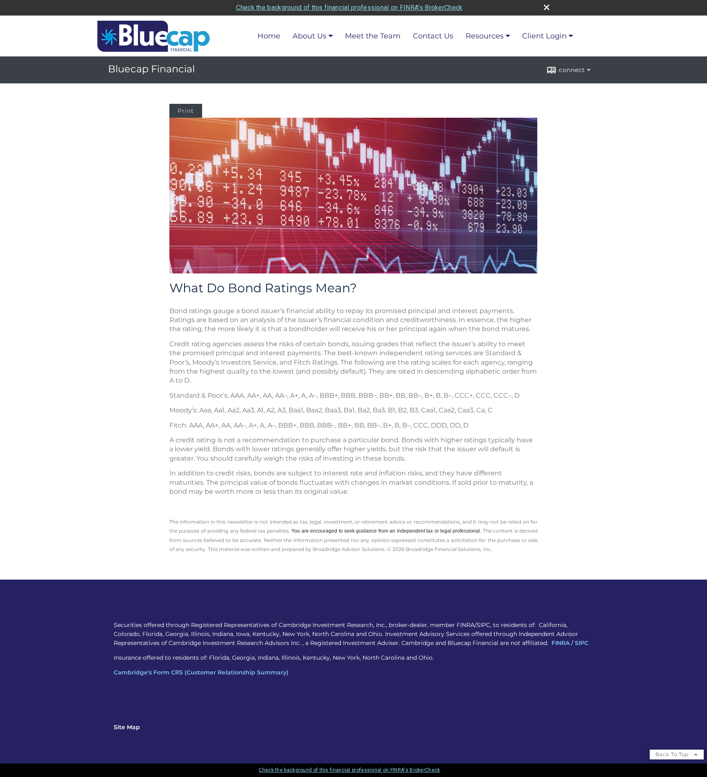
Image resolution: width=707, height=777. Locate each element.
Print (186, 110)
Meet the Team (373, 35)
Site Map (127, 727)
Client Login (544, 35)
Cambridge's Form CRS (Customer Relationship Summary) (201, 672)
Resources (485, 35)
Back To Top (672, 754)
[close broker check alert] (546, 7)
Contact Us (433, 35)
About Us (309, 35)
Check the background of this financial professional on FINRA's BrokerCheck (349, 7)
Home (268, 35)
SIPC (581, 643)
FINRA (561, 643)
